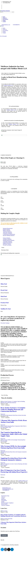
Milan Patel (4, 284)
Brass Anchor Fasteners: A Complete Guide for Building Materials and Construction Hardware (13, 409)
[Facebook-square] (5, 549)
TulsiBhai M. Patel (6, 309)
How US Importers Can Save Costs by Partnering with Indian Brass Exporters (14, 471)
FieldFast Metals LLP (8, 85)
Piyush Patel (4, 290)
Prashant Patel (5, 302)
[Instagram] (8, 549)
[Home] (2, 25)
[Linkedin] (12, 549)
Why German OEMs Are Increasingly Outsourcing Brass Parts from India (13, 447)
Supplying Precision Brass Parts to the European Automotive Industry (13, 459)
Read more (3, 414)
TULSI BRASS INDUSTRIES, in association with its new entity (11, 327)
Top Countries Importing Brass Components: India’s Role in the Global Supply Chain (14, 434)
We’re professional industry (14, 106)
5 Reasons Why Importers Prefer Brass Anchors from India (14, 421)
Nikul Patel (4, 296)
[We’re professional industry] (14, 102)
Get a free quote (3, 36)
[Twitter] (2, 549)
